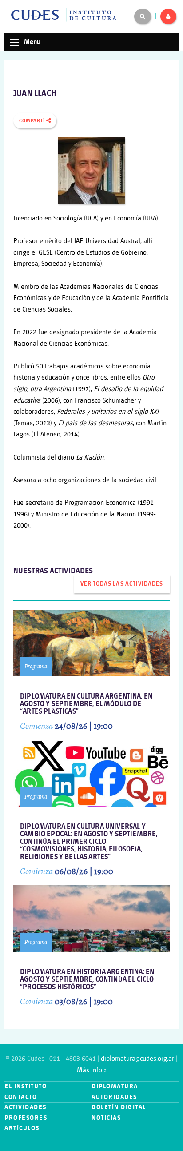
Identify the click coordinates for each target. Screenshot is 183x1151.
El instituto (25, 1086)
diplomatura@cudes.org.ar (137, 1059)
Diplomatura (115, 1086)
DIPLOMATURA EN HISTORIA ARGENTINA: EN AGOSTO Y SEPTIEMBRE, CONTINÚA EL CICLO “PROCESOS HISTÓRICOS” (87, 979)
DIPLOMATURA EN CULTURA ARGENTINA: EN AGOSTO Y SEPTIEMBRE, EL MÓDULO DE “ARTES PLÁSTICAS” (86, 704)
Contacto (20, 1097)
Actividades (25, 1107)
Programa (35, 666)
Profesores (25, 1118)
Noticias (106, 1118)
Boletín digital (119, 1107)
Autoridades (114, 1097)
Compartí (32, 121)
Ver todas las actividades (121, 584)
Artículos (22, 1128)
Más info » (91, 1070)
